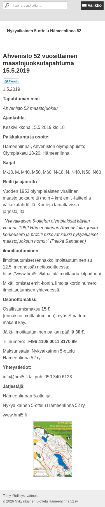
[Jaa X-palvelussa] (11, 83)
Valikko (95, 5)
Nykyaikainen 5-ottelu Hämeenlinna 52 (44, 30)
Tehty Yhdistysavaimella (21, 496)
